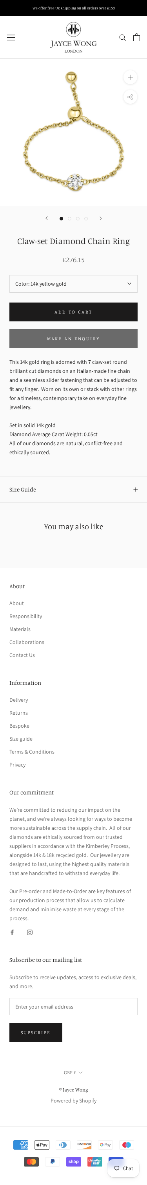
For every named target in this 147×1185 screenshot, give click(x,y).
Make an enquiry (73, 338)
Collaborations (26, 642)
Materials (20, 629)
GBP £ (70, 1072)
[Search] (122, 37)
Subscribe (36, 1032)
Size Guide (22, 489)
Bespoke (19, 725)
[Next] (101, 218)
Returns (18, 712)
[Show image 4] (86, 218)
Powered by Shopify (73, 1100)
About (16, 603)
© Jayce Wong (73, 1089)
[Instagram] (30, 931)
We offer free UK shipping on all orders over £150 (74, 8)
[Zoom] (130, 77)
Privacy (17, 764)
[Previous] (46, 218)
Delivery (18, 699)
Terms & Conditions (31, 751)
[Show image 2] (69, 218)
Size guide (21, 738)
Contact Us (22, 655)
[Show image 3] (78, 218)
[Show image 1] (61, 218)
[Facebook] (12, 931)
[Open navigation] (11, 37)
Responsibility (25, 616)
